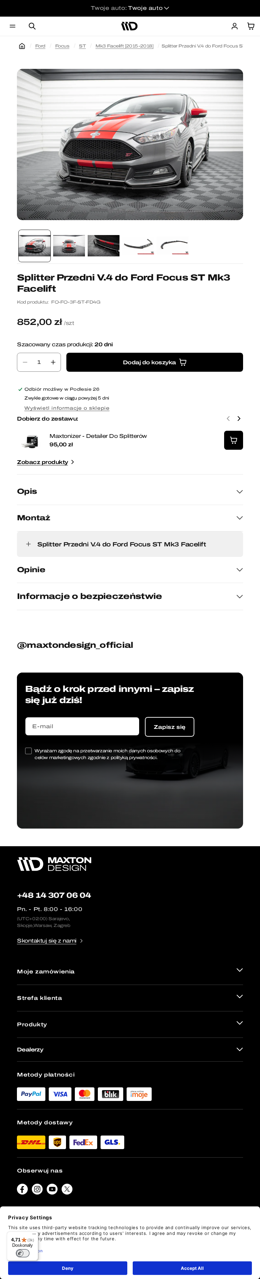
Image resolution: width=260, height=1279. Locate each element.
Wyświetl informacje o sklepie (66, 408)
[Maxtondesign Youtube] (52, 1191)
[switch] (22, 1253)
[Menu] (34, 1236)
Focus (62, 46)
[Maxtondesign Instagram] (37, 1191)
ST (82, 46)
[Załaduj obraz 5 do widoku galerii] (173, 246)
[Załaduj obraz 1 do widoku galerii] (34, 246)
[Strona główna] (22, 46)
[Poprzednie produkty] (228, 418)
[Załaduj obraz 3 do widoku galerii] (104, 246)
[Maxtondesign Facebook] (22, 1191)
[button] (12, 26)
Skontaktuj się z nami (47, 941)
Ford (40, 46)
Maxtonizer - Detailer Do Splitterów (98, 436)
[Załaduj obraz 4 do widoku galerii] (138, 246)
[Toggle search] (32, 26)
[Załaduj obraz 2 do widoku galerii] (69, 246)
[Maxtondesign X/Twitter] (67, 1191)
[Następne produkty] (239, 418)
